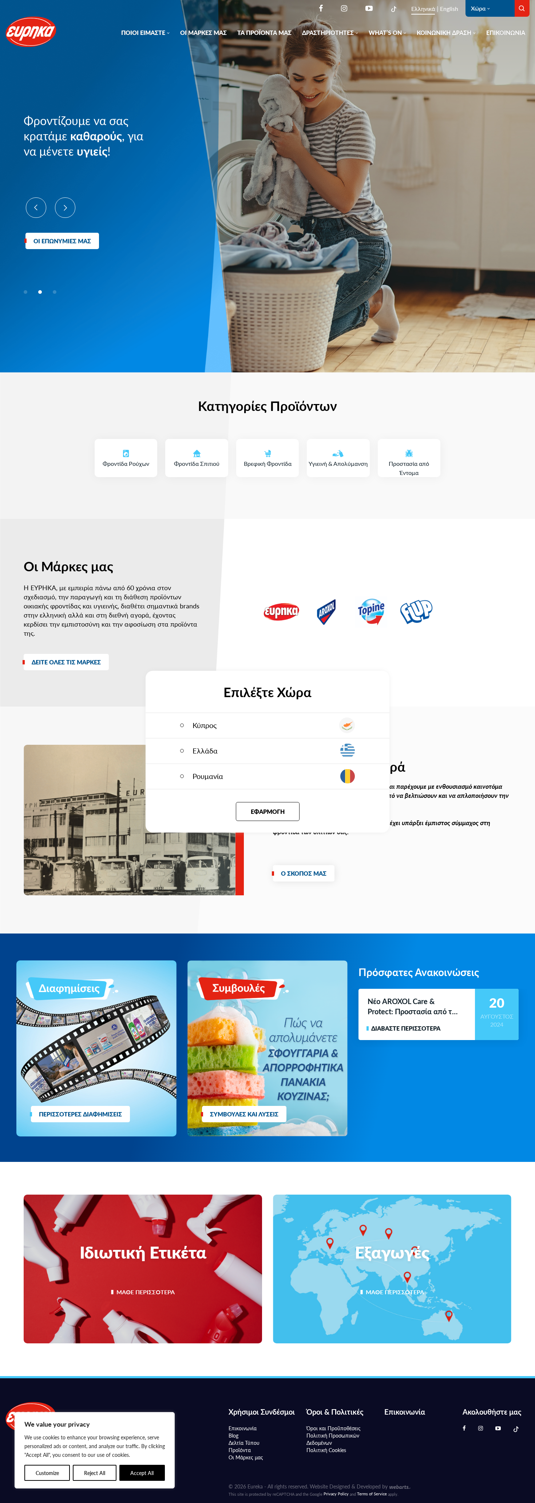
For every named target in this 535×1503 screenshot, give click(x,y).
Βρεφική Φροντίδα (271, 453)
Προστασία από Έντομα (414, 458)
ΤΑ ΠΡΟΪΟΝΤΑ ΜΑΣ (264, 32)
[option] (87, 181)
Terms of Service (372, 1493)
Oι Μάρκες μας (246, 1457)
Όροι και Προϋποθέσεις (333, 1428)
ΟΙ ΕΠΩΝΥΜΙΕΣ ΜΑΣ (62, 241)
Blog (233, 1435)
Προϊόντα (240, 1450)
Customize (47, 1472)
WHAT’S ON (385, 32)
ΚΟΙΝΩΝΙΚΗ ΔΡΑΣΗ (444, 32)
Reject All (94, 1472)
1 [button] (25, 292)
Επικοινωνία (505, 32)
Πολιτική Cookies (326, 1450)
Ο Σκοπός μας (303, 873)
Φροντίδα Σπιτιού (201, 453)
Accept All (142, 1472)
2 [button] (40, 292)
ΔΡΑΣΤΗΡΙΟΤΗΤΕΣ (328, 32)
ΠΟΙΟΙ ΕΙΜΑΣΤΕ (143, 32)
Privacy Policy (336, 1493)
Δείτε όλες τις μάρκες (66, 662)
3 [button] (54, 292)
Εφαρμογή (268, 811)
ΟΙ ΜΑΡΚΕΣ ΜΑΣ (203, 32)
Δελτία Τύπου (244, 1442)
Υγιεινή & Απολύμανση (339, 453)
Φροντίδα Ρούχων (130, 453)
